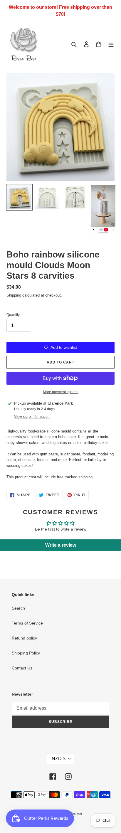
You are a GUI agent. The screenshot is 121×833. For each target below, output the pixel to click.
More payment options (60, 392)
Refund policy (24, 638)
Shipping (13, 295)
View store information (32, 417)
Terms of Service (27, 623)
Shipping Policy (26, 653)
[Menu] (111, 44)
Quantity (13, 315)
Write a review (60, 545)
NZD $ (58, 758)
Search (18, 608)
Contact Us (22, 668)
